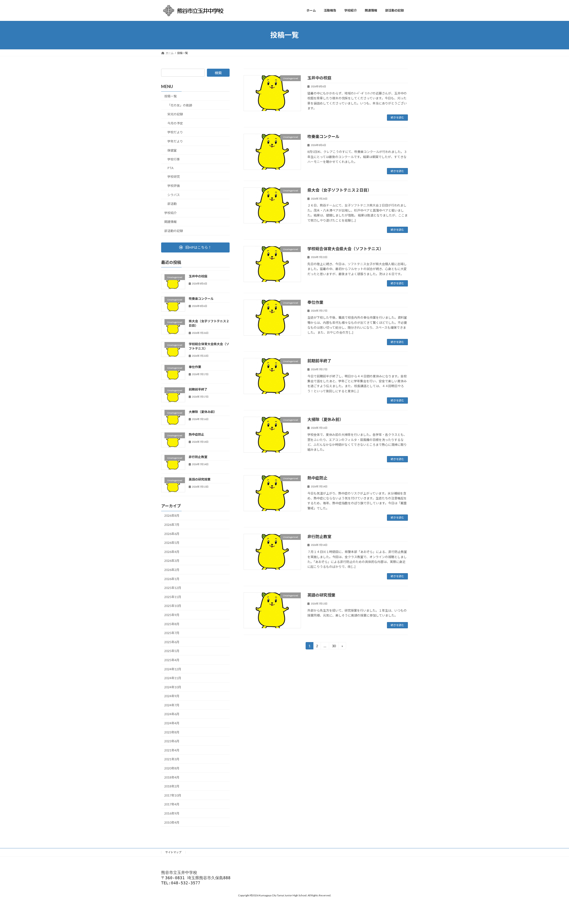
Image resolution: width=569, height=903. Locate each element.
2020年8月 (171, 768)
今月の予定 (175, 123)
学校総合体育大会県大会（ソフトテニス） (345, 248)
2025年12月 (172, 588)
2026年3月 (171, 561)
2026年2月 (171, 570)
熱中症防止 (317, 477)
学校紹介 (170, 212)
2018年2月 (171, 786)
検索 (218, 73)
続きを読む (397, 117)
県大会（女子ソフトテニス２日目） (339, 190)
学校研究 (173, 176)
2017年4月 (171, 804)
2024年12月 (172, 669)
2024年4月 (171, 723)
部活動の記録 (173, 231)
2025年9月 (171, 615)
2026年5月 (171, 543)
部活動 (172, 204)
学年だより (175, 141)
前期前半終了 (319, 360)
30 (333, 646)
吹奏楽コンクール (323, 136)
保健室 (172, 150)
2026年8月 (171, 515)
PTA (170, 168)
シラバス (173, 194)
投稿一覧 (170, 96)
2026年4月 (171, 551)
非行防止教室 (319, 536)
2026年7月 (171, 525)
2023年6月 (171, 741)
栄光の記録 (175, 114)
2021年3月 (171, 759)
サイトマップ (173, 852)
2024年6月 (171, 714)
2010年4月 (171, 822)
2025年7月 (171, 633)
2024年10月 (172, 687)
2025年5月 (171, 651)
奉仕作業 (315, 302)
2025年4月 (171, 660)
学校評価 (173, 186)
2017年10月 (172, 795)
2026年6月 (171, 533)
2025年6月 (171, 642)
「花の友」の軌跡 (179, 105)
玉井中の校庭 (319, 77)
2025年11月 (172, 597)
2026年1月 (171, 579)
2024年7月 (171, 705)
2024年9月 (171, 696)
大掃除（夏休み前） (325, 419)
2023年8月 (171, 732)
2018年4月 (171, 777)
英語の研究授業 (321, 595)
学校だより (175, 132)
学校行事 (173, 159)
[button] (195, 247)
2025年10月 (172, 606)
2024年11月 (172, 678)
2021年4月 (171, 750)
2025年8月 (171, 624)
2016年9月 (171, 813)
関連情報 (170, 222)
